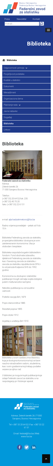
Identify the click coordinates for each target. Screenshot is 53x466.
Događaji (8, 117)
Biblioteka (9, 123)
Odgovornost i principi (14, 68)
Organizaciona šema (13, 99)
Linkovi (7, 130)
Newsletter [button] (21, 19)
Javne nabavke (10, 111)
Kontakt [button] (36, 19)
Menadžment (10, 92)
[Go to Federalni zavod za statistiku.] (3, 60)
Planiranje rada (11, 105)
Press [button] (7, 19)
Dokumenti (9, 86)
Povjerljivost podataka (14, 74)
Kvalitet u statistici (12, 80)
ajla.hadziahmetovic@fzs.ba (22, 219)
